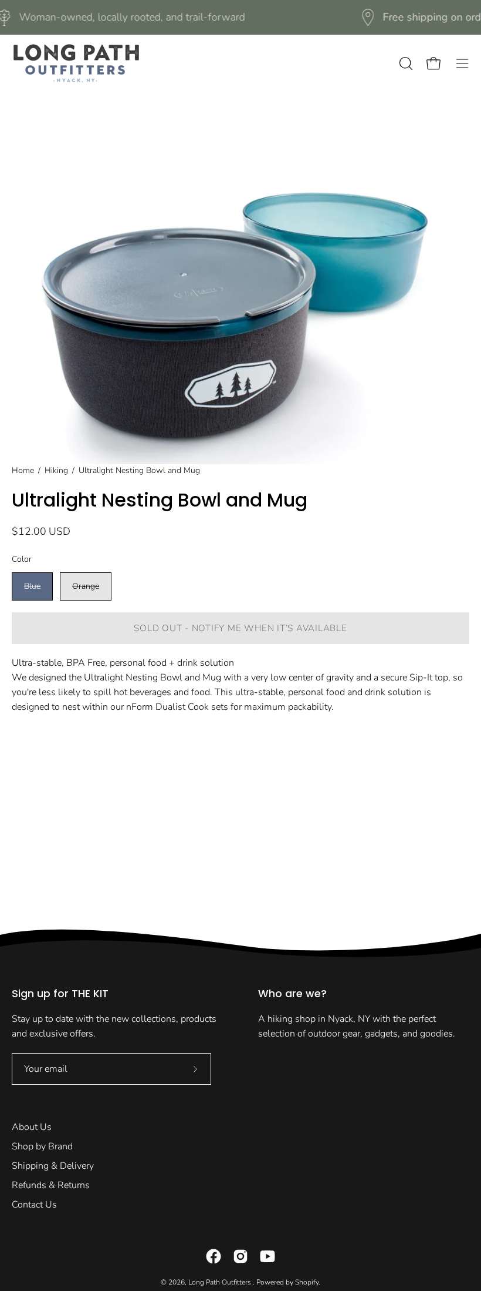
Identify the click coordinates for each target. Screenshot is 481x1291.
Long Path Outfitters (220, 1282)
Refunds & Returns (51, 1185)
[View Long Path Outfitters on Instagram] (240, 1256)
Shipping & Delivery (53, 1165)
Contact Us (34, 1204)
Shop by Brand (42, 1146)
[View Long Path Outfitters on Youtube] (267, 1256)
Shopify (307, 1282)
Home (23, 470)
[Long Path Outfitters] (76, 63)
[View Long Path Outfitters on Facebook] (213, 1256)
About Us (32, 1127)
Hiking (56, 470)
